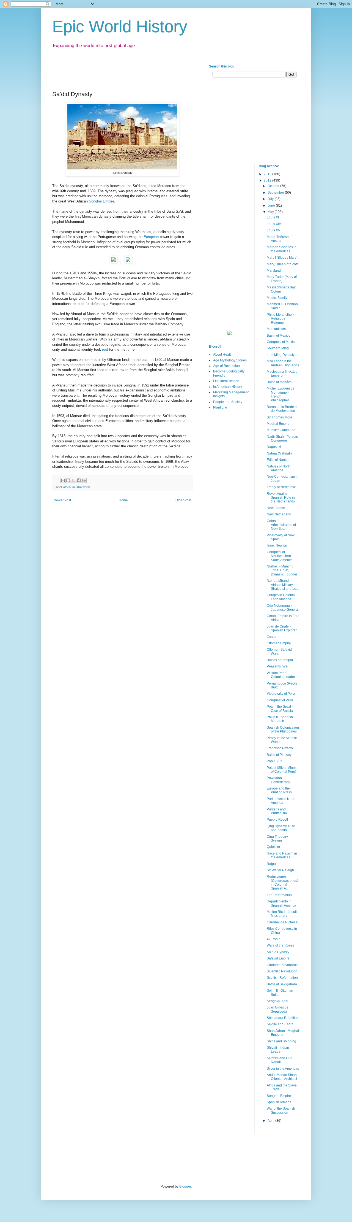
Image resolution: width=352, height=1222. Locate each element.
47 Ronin (273, 939)
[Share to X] (73, 480)
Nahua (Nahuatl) (279, 453)
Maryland (274, 270)
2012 (268, 180)
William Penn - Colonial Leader (281, 675)
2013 (268, 174)
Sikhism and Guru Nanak (280, 1060)
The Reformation (279, 895)
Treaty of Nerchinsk (281, 487)
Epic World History (119, 26)
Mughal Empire (278, 424)
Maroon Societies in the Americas (281, 249)
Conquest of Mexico (281, 342)
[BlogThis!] (68, 480)
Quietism (273, 847)
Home (123, 500)
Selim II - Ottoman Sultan (280, 992)
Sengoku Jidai (277, 1001)
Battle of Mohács (279, 382)
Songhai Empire (101, 201)
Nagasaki (274, 447)
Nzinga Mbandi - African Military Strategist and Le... (283, 585)
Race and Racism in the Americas (282, 855)
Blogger (185, 1186)
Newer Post (62, 500)
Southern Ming (278, 348)
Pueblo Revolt (277, 819)
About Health (223, 354)
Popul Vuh (274, 761)
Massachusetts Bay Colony (281, 289)
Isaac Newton (277, 545)
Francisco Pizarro (280, 748)
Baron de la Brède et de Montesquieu (282, 409)
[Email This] (63, 480)
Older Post (183, 500)
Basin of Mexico (278, 335)
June (272, 205)
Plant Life (220, 407)
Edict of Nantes (278, 460)
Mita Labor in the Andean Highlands (283, 363)
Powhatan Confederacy (278, 780)
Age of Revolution (226, 366)
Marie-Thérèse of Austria (279, 239)
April (271, 1121)
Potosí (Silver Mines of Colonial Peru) (281, 770)
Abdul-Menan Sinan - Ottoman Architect (283, 1077)
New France (276, 508)
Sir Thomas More (279, 417)
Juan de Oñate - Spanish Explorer (282, 628)
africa (67, 487)
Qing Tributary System (277, 838)
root (105, 349)
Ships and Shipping (281, 1041)
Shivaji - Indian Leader (278, 1049)
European (151, 237)
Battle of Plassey (279, 755)
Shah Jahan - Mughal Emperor (283, 1033)
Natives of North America (279, 468)
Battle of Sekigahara (282, 984)
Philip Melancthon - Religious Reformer (281, 319)
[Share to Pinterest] (84, 480)
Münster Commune (281, 430)
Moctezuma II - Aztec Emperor (282, 373)
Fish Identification (226, 381)
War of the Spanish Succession (281, 1110)
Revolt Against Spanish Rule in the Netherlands (281, 498)
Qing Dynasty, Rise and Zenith (281, 828)
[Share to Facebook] (78, 480)
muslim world (81, 487)
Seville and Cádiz (280, 1024)
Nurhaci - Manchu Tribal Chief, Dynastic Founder (282, 570)
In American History (227, 387)
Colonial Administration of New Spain (281, 525)
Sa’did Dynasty (278, 952)
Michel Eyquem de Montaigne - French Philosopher (281, 394)
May (271, 212)
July (271, 199)
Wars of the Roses (280, 945)
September (276, 192)
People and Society (227, 402)
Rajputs (272, 864)
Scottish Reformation (282, 978)
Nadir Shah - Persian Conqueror (282, 438)
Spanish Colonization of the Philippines (283, 729)
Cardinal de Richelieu (283, 922)
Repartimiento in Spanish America (281, 903)
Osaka (271, 637)
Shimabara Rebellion (283, 1018)
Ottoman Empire (279, 643)
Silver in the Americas (283, 1068)
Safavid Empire (278, 958)
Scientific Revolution (282, 971)
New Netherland (279, 514)
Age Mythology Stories (230, 360)
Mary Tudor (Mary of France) (282, 279)
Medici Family (277, 298)
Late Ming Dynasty (281, 355)
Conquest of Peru (280, 700)
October (274, 186)
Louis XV (273, 230)
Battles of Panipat (280, 660)
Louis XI (273, 217)
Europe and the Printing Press (279, 790)
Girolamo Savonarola (283, 965)
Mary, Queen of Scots (282, 264)
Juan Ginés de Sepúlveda (277, 1009)
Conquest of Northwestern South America (280, 556)
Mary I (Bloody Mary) (282, 257)
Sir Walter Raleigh (280, 870)
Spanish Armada (279, 1102)
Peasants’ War (277, 666)
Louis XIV (274, 224)
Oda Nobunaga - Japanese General (283, 607)
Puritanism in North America (281, 801)
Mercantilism (276, 329)
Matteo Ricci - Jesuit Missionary (282, 914)
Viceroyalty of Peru (281, 694)
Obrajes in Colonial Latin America (281, 597)
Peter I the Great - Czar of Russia (280, 708)
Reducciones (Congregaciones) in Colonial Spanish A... (282, 882)
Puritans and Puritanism (277, 811)
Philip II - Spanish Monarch (280, 719)
